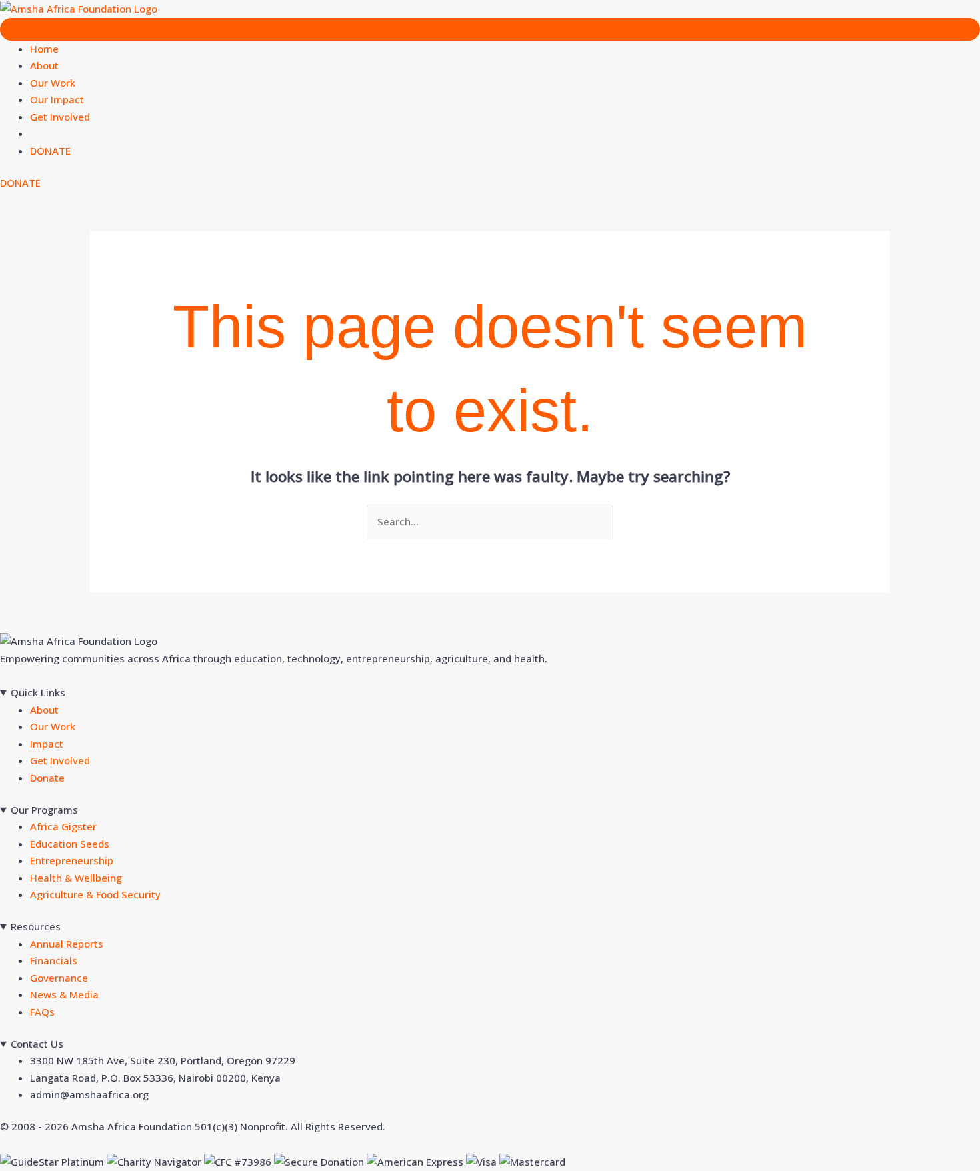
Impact (46, 743)
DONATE (50, 150)
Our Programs (44, 809)
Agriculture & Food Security (95, 894)
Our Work (52, 82)
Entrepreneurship (71, 860)
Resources (36, 926)
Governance (59, 977)
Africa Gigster (63, 826)
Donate (47, 777)
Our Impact (57, 99)
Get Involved (60, 116)
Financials (53, 960)
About (44, 65)
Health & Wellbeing (76, 877)
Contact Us (37, 1043)
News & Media (64, 994)
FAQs (42, 1011)
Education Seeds (69, 843)
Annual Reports (66, 943)
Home (44, 48)
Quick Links (38, 692)
